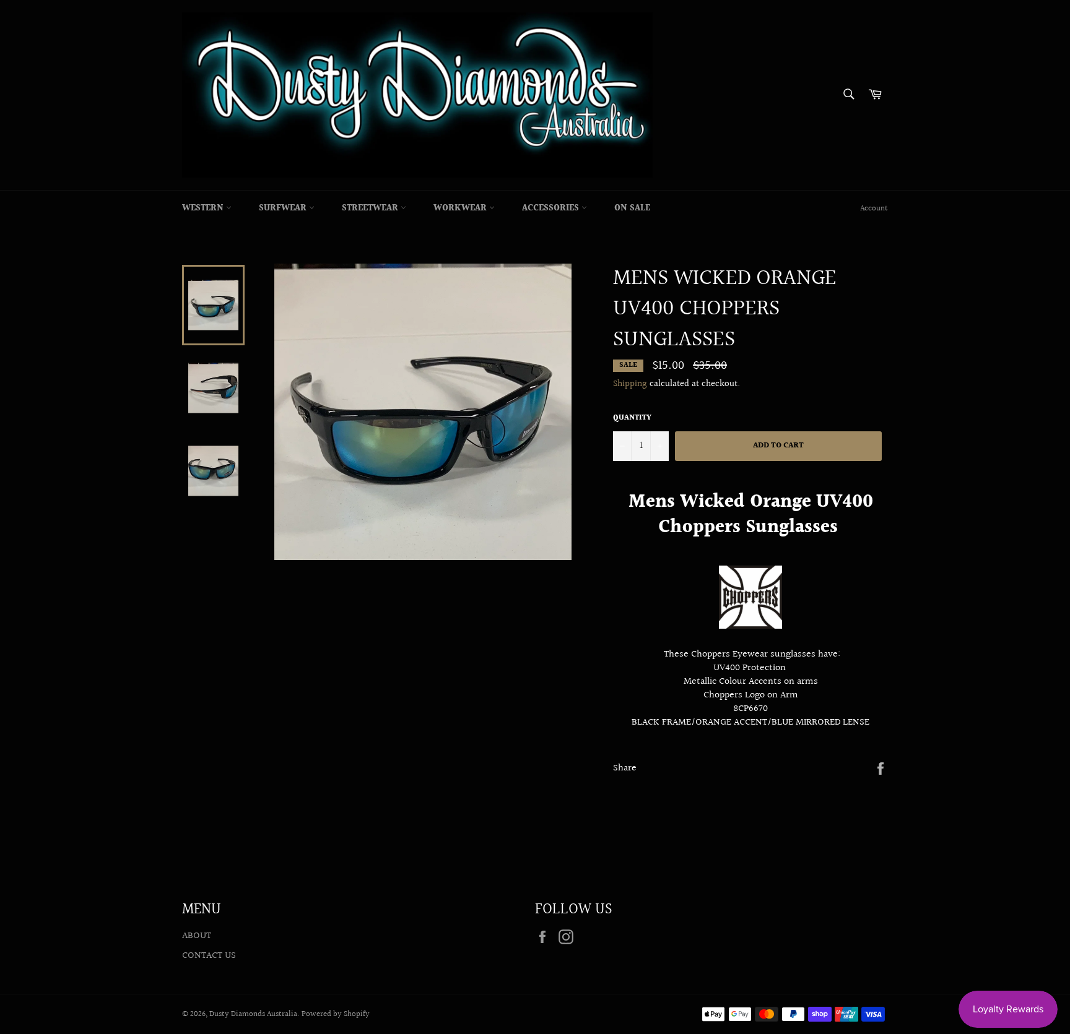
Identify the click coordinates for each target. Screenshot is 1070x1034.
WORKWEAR (461, 208)
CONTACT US (209, 955)
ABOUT (196, 936)
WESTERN (204, 208)
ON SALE (632, 208)
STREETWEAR (371, 208)
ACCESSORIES (551, 208)
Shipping (630, 384)
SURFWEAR (284, 208)
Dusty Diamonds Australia (253, 1014)
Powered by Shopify (336, 1014)
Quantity (632, 418)
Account (874, 208)
